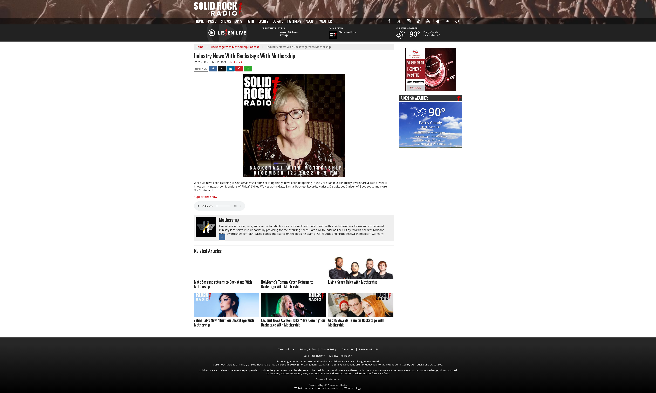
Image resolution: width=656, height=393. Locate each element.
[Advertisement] (430, 69)
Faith (250, 21)
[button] (389, 21)
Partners (294, 21)
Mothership (236, 62)
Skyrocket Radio (337, 385)
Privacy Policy (308, 349)
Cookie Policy (328, 349)
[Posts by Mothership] (206, 226)
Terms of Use (286, 349)
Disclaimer (348, 349)
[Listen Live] (270, 35)
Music (212, 21)
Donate (278, 21)
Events (263, 21)
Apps (238, 21)
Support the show (205, 197)
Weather (325, 21)
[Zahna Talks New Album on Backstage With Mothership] (226, 305)
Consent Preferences (328, 379)
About (310, 21)
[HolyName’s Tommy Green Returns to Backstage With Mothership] (293, 267)
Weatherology (352, 388)
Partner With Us (368, 349)
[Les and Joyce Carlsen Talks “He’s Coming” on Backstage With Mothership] (293, 305)
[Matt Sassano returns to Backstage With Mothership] (226, 267)
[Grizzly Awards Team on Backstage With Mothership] (360, 305)
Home (199, 21)
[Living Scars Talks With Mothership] (360, 267)
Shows (226, 21)
